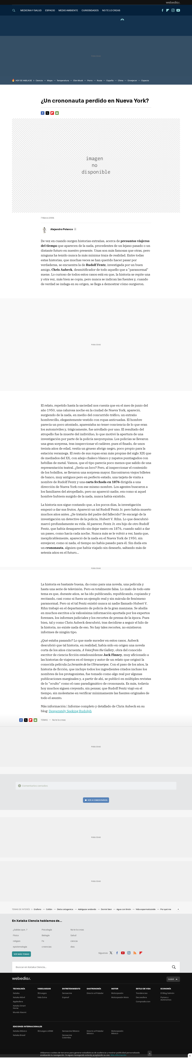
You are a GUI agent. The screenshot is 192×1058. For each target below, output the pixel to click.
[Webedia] (173, 2)
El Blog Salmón (167, 993)
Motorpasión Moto (120, 997)
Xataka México (20, 1030)
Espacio (145, 80)
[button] (63, 229)
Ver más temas (21, 954)
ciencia (74, 940)
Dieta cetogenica (65, 909)
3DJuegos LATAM (45, 1030)
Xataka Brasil (19, 1035)
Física (16, 935)
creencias (47, 946)
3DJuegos (42, 993)
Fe (43, 940)
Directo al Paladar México (95, 1032)
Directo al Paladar (95, 993)
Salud (73, 935)
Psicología (47, 929)
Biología (46, 935)
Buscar (174, 967)
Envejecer (132, 80)
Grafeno (38, 909)
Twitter (47, 113)
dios (72, 946)
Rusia (99, 80)
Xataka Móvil (19, 997)
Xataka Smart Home (19, 1006)
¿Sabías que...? (20, 929)
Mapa (49, 80)
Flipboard (168, 10)
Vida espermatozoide (146, 909)
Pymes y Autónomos (165, 998)
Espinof (65, 997)
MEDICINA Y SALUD (31, 10)
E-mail (57, 113)
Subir (171, 979)
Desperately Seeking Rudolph (70, 711)
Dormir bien (106, 909)
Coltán (49, 909)
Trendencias (141, 993)
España (110, 80)
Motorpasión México (117, 1032)
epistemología (20, 946)
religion (16, 940)
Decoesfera (141, 997)
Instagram (173, 10)
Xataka (16, 993)
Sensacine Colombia (67, 1036)
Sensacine (67, 993)
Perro (90, 80)
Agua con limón (124, 909)
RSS (134, 952)
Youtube (178, 10)
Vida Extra (42, 997)
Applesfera (18, 1001)
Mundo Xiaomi (19, 1012)
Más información (118, 1055)
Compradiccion (143, 1001)
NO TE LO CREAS (111, 10)
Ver (97, 800)
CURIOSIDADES (90, 10)
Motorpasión (117, 993)
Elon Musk (78, 80)
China (120, 80)
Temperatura (63, 80)
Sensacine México (70, 1030)
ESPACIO (50, 10)
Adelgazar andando (87, 909)
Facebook (162, 10)
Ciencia (39, 80)
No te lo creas (59, 719)
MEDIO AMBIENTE (68, 10)
